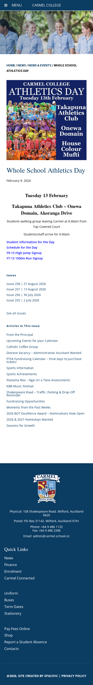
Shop (8, 635)
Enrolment (13, 571)
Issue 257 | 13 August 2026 (26, 289)
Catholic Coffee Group (22, 347)
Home (10, 65)
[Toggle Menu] (6, 5)
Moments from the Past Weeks (28, 407)
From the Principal (19, 335)
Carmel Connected (19, 578)
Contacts (11, 648)
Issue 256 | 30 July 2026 (23, 295)
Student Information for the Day (30, 242)
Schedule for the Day (21, 247)
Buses (9, 600)
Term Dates (13, 606)
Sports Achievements (21, 374)
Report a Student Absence (25, 642)
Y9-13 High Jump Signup (24, 253)
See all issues (16, 313)
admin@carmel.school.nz (51, 536)
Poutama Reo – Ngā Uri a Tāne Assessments (38, 380)
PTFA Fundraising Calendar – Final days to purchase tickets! (44, 360)
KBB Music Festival (20, 386)
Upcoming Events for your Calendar (32, 341)
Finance (10, 564)
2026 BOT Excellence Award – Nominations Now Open (45, 413)
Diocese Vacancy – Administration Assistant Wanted (43, 353)
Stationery (12, 613)
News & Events (39, 65)
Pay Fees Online (17, 628)
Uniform (11, 593)
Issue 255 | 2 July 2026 (22, 300)
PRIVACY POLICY (73, 676)
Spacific (51, 676)
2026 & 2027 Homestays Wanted (29, 419)
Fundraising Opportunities (25, 401)
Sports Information (20, 368)
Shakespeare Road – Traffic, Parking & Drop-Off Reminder (40, 393)
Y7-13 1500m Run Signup (24, 258)
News (22, 65)
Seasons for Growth (20, 425)
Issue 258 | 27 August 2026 (26, 284)
